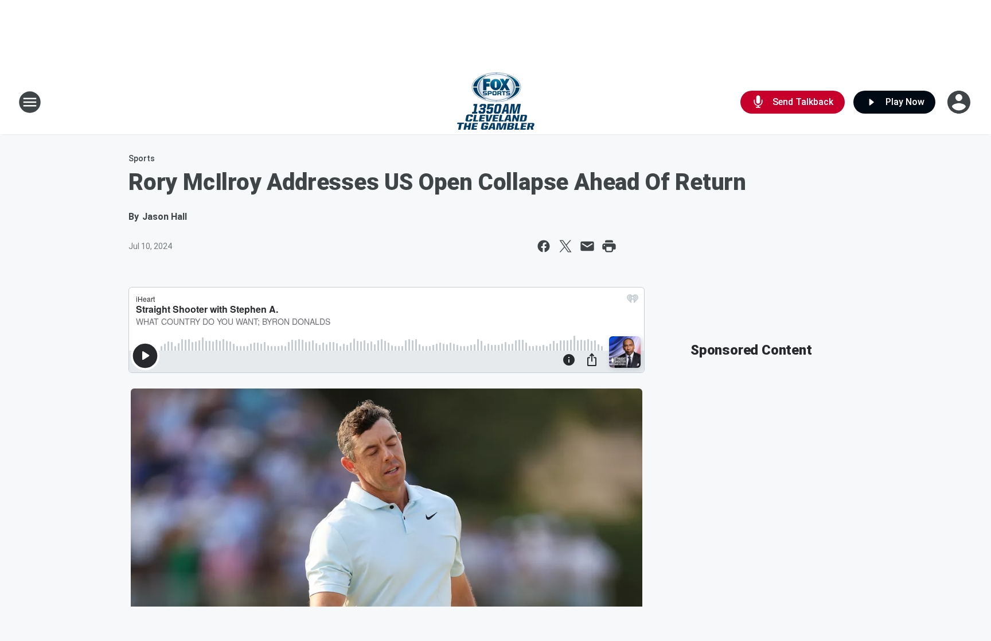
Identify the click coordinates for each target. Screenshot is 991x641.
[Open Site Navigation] (29, 102)
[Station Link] (495, 102)
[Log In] (960, 102)
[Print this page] (609, 246)
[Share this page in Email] (587, 246)
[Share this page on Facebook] (544, 246)
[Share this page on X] (565, 246)
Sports (141, 158)
